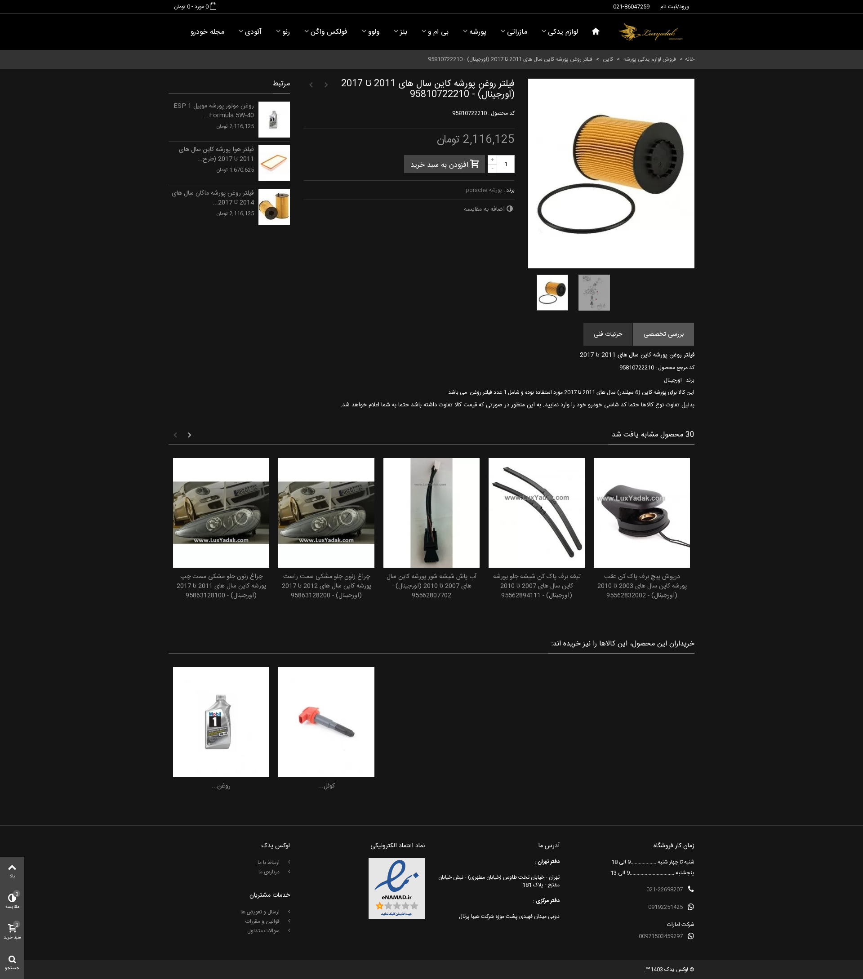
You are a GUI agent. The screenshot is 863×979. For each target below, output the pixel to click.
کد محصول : (501, 113)
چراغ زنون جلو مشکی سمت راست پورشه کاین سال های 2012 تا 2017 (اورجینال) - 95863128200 (326, 586)
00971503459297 (661, 936)
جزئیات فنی (608, 334)
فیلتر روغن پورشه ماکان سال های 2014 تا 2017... (213, 198)
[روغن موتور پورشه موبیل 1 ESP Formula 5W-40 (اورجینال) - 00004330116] (274, 120)
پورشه (477, 32)
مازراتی (517, 32)
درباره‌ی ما (269, 872)
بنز (403, 32)
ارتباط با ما (269, 862)
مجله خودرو (207, 32)
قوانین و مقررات (263, 921)
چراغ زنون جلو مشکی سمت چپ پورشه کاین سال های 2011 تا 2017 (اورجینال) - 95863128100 (221, 586)
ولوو (373, 32)
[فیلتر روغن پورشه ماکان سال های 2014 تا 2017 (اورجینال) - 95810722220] (274, 207)
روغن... (221, 786)
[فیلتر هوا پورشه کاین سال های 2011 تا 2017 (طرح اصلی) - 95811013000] (274, 163)
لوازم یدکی (563, 32)
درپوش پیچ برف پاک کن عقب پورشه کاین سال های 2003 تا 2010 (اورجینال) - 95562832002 (642, 586)
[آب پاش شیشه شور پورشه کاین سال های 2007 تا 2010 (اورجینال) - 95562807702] (431, 513)
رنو (286, 32)
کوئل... (326, 786)
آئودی (253, 32)
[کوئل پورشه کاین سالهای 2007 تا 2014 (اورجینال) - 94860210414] (326, 722)
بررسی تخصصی (664, 334)
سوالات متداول (264, 930)
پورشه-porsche (484, 190)
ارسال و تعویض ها (260, 912)
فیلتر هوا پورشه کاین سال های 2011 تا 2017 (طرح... (216, 154)
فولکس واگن (329, 32)
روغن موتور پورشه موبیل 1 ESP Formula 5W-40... (213, 111)
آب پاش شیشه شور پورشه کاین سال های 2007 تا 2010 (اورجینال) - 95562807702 (431, 586)
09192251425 (665, 907)
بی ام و (438, 32)
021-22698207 (664, 889)
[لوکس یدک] (650, 31)
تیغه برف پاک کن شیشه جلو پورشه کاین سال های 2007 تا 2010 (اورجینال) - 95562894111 (537, 586)
